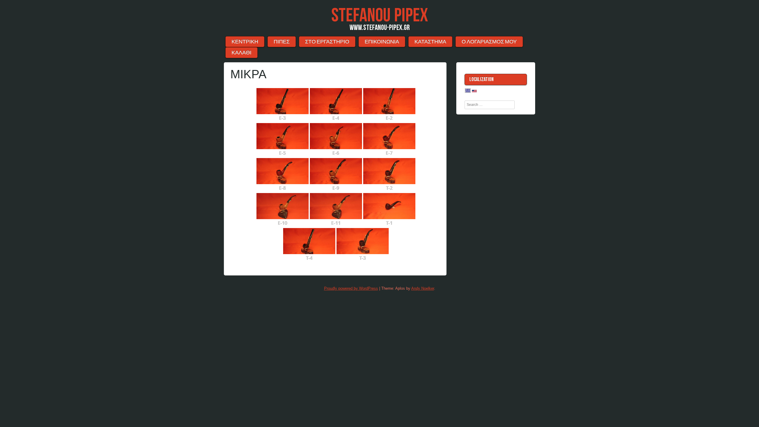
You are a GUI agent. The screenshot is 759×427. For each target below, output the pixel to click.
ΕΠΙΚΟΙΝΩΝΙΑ (382, 41)
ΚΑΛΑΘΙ (241, 52)
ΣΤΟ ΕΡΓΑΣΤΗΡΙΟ (327, 41)
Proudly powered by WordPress (351, 288)
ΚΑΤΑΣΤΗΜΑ (430, 41)
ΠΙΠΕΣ (282, 41)
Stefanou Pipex (379, 15)
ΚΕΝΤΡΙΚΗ (245, 41)
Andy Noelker (422, 288)
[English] (474, 91)
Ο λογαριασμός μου (489, 41)
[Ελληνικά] (468, 90)
